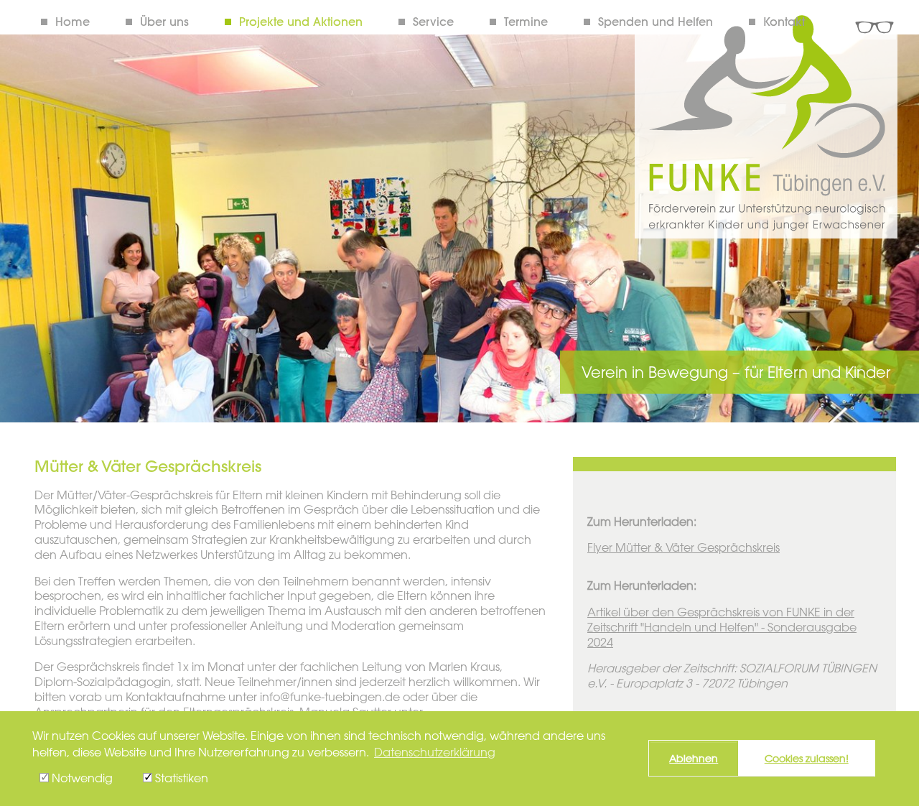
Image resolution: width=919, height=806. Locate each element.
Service (433, 21)
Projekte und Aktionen (301, 21)
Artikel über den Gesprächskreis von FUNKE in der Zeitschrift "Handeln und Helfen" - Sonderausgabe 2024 (722, 627)
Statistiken (180, 778)
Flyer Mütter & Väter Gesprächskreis (683, 547)
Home (72, 21)
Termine (526, 21)
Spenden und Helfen (655, 21)
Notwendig (81, 778)
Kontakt (784, 21)
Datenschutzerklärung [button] (434, 752)
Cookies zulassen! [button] (807, 758)
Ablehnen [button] (693, 758)
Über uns (164, 21)
